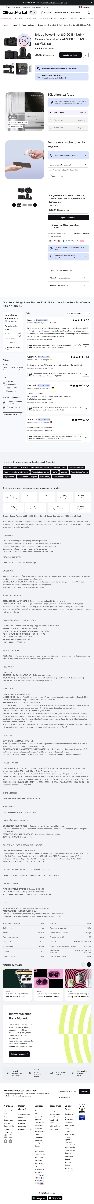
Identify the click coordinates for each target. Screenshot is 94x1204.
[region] (47, 985)
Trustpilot (7, 1129)
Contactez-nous (24, 1114)
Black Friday (54, 1129)
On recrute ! (8, 1132)
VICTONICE (51, 236)
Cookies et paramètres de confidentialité (70, 1144)
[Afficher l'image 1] (19, 205)
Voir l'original (48, 339)
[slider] (4, 370)
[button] (24, 40)
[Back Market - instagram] (5, 1136)
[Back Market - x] (10, 1141)
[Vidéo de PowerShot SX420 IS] (22, 69)
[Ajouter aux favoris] (85, 55)
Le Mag (52, 1111)
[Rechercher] (31, 12)
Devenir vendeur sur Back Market (39, 1149)
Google (12, 1046)
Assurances (39, 1125)
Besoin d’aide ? (61, 12)
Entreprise (75, 12)
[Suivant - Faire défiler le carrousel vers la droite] (89, 964)
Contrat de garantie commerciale (39, 1119)
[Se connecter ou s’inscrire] (84, 12)
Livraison (21, 1123)
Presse (6, 1117)
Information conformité (81, 233)
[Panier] (89, 12)
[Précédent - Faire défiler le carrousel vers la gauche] (83, 964)
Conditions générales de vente (69, 1125)
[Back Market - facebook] (5, 1141)
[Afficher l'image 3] (30, 205)
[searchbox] (35, 12)
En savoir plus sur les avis (13, 348)
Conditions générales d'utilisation (69, 1117)
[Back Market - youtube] (10, 1136)
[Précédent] (14, 205)
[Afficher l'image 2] (24, 205)
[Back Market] (15, 12)
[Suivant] (35, 205)
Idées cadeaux (55, 1126)
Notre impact (8, 1120)
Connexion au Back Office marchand (40, 1157)
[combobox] (68, 165)
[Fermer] (91, 2)
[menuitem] (31, 18)
